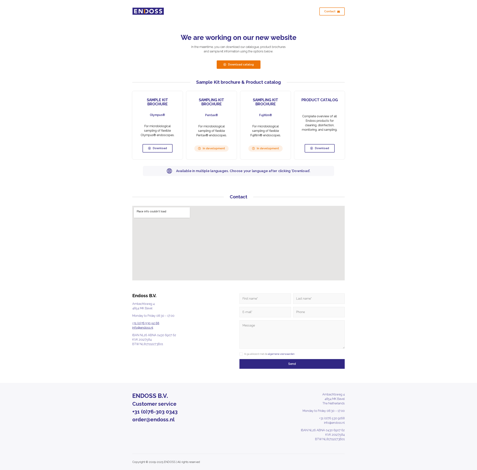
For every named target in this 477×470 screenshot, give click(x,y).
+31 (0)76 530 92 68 (145, 323)
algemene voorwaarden (281, 354)
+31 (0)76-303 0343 (155, 412)
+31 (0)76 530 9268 (332, 418)
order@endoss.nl (153, 419)
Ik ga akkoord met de (269, 354)
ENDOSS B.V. (150, 395)
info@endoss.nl (142, 327)
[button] (211, 148)
